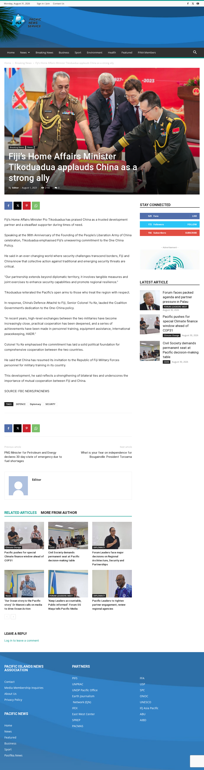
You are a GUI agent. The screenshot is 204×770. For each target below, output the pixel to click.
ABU (142, 714)
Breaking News (44, 52)
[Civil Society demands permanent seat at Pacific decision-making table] (68, 535)
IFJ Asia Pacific (149, 708)
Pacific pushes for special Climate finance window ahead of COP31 (24, 556)
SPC (142, 690)
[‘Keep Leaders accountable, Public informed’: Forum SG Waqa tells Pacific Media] (68, 583)
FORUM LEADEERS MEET (61, 595)
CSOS (52, 547)
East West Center (83, 714)
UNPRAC (77, 684)
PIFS (74, 678)
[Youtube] (198, 3)
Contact (9, 682)
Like (194, 215)
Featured (127, 52)
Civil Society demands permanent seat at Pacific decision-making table (63, 556)
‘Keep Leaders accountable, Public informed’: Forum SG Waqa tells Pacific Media (64, 604)
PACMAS (77, 726)
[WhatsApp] (36, 206)
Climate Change (13, 547)
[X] (193, 3)
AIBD (143, 720)
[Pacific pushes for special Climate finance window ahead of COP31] (24, 535)
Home (11, 52)
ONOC (144, 696)
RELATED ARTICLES (20, 512)
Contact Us (58, 3)
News (23, 52)
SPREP (76, 720)
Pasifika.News (13, 755)
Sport (78, 52)
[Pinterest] (27, 206)
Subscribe (191, 232)
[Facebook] (188, 3)
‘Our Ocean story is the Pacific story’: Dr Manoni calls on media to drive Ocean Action (23, 604)
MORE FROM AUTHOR (59, 512)
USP (142, 684)
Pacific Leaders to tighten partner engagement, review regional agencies (109, 604)
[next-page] (13, 616)
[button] (195, 53)
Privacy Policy (13, 700)
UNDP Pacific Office (85, 690)
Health (112, 52)
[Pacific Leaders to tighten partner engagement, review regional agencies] (112, 583)
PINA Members (147, 52)
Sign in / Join (43, 3)
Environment (94, 52)
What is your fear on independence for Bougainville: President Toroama (106, 455)
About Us (10, 694)
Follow (192, 224)
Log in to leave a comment (21, 640)
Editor (15, 187)
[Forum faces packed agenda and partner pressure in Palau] (150, 300)
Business (64, 52)
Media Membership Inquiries (23, 688)
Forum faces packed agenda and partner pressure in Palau (178, 297)
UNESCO (145, 702)
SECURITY (50, 404)
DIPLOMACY (99, 547)
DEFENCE (21, 404)
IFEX (74, 708)
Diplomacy (35, 404)
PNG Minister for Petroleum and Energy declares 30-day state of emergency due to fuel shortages (33, 457)
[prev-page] (6, 616)
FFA (142, 678)
